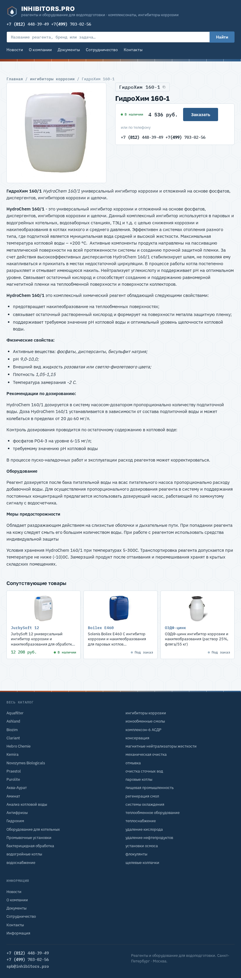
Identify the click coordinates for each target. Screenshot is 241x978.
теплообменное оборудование (152, 812)
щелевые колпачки (142, 862)
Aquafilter (15, 712)
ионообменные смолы (145, 721)
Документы (69, 49)
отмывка (133, 762)
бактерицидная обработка (30, 845)
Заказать (200, 114)
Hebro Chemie (18, 746)
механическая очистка (146, 754)
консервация (137, 737)
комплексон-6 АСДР (143, 729)
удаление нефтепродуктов (149, 837)
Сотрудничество (102, 49)
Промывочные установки (28, 837)
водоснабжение (20, 862)
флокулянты (136, 854)
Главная (14, 78)
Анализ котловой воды (26, 804)
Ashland (13, 721)
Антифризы (17, 812)
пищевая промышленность (149, 787)
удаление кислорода (144, 829)
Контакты (133, 49)
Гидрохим (15, 820)
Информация (18, 933)
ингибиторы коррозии (52, 78)
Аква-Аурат (16, 787)
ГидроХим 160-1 (139, 87)
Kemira (12, 754)
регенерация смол (142, 796)
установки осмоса (141, 845)
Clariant (13, 737)
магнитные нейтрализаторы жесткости (161, 746)
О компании (40, 49)
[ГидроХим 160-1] (56, 133)
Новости (14, 49)
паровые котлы (138, 779)
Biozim (12, 729)
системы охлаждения (144, 804)
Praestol (13, 771)
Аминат (13, 796)
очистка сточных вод (144, 771)
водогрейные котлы (24, 854)
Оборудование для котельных (33, 829)
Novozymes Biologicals (25, 762)
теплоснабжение (140, 820)
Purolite (13, 779)
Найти (222, 37)
